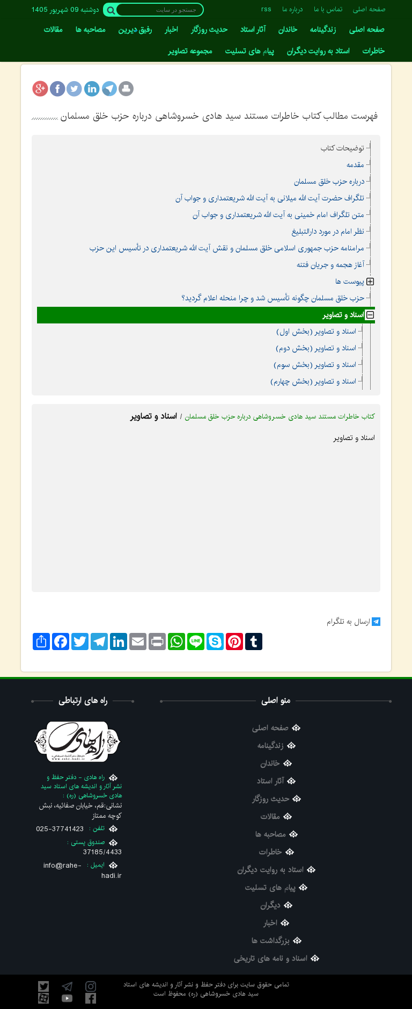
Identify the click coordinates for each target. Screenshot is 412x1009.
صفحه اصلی (369, 9)
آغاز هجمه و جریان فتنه (330, 264)
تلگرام (67, 986)
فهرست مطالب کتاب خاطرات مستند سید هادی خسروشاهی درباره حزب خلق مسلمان (219, 115)
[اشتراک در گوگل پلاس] (40, 89)
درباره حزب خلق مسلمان (329, 181)
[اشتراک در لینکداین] (92, 89)
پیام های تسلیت (270, 887)
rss (266, 9)
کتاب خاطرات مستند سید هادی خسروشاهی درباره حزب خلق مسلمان (280, 416)
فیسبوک (90, 998)
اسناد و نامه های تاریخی (270, 958)
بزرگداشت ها (271, 941)
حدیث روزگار (270, 799)
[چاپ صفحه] (126, 89)
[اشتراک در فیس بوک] (57, 89)
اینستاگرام (90, 986)
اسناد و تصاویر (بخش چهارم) (313, 381)
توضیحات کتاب (342, 148)
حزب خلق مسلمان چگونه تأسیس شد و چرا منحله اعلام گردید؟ (272, 298)
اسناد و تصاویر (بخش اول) (316, 331)
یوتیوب (67, 998)
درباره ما (292, 9)
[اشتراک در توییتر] (75, 89)
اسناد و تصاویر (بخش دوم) (316, 348)
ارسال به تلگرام (348, 621)
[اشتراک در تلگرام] (109, 89)
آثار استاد (270, 781)
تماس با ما (328, 9)
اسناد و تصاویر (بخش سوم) (315, 364)
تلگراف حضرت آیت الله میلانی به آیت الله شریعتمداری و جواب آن (269, 198)
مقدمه (355, 164)
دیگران (271, 905)
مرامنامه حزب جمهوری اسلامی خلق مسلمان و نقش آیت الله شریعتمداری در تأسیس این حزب (227, 248)
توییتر (43, 986)
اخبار (270, 923)
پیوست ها (349, 281)
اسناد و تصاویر (343, 314)
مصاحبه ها (270, 834)
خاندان (270, 763)
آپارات (43, 998)
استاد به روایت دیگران (271, 870)
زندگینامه (271, 746)
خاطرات (270, 852)
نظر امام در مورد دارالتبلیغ (328, 231)
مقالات (270, 817)
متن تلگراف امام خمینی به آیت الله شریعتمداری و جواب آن (278, 214)
